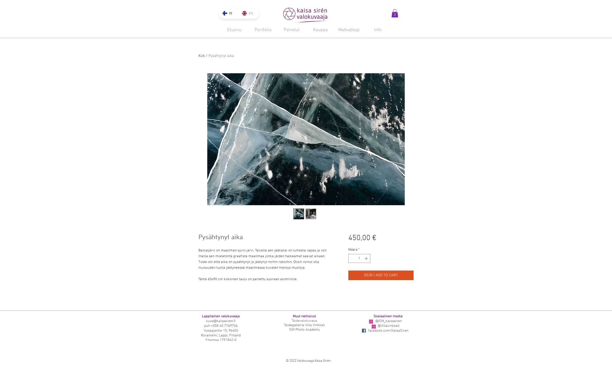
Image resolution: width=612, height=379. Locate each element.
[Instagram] (371, 321)
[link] (394, 13)
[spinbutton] (359, 258)
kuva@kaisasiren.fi (221, 321)
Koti (201, 56)
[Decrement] (352, 258)
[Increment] (367, 258)
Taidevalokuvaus (304, 321)
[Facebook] (364, 331)
